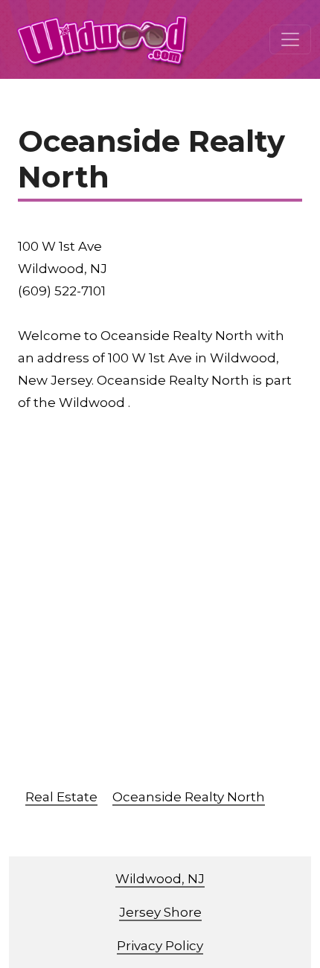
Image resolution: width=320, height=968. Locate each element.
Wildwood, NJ (160, 878)
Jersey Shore (160, 912)
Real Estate (61, 796)
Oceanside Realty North (188, 796)
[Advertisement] (160, 607)
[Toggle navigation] (290, 39)
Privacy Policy (160, 945)
